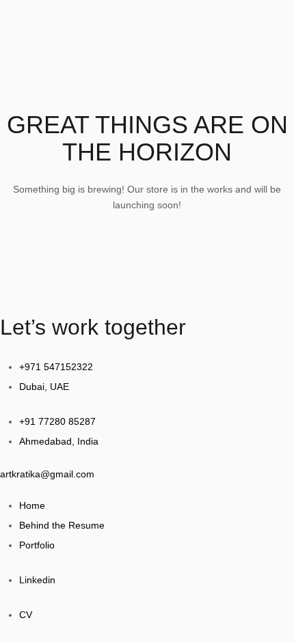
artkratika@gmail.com (47, 474)
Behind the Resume (62, 525)
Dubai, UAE (44, 386)
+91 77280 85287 (57, 421)
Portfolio (37, 545)
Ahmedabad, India (58, 441)
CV (25, 614)
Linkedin (37, 579)
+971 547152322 (56, 366)
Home (32, 505)
